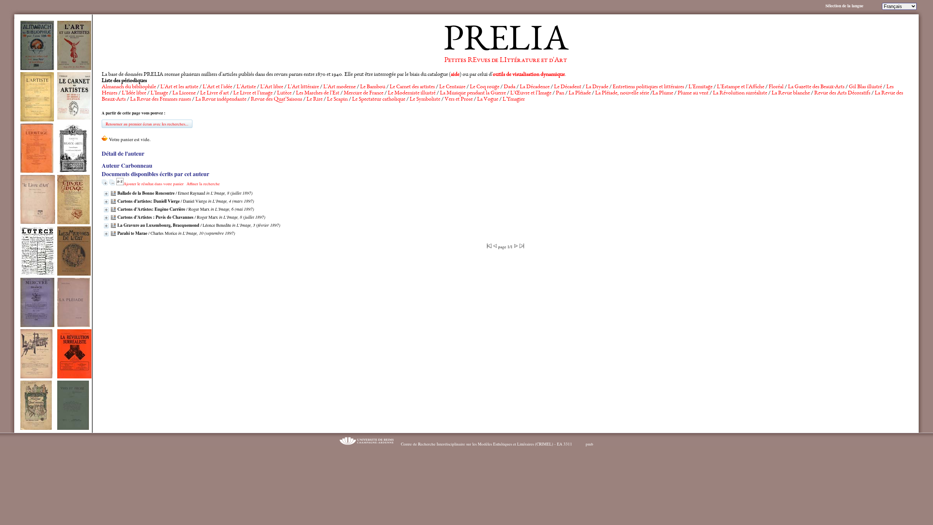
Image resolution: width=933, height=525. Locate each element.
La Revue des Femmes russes (160, 99)
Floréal (776, 87)
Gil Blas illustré (865, 87)
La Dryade (597, 87)
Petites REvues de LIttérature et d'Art (505, 60)
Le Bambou (372, 87)
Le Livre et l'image (253, 93)
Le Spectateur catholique (378, 99)
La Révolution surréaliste (740, 93)
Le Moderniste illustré (412, 93)
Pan (560, 93)
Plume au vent (693, 93)
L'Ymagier (514, 99)
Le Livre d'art (214, 93)
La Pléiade (580, 93)
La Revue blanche (791, 93)
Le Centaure (452, 87)
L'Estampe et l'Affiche (740, 87)
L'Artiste (246, 87)
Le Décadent (567, 87)
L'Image (159, 93)
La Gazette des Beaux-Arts (816, 87)
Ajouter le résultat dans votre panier (154, 183)
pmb (589, 444)
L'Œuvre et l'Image (530, 93)
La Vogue (487, 99)
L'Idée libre (134, 93)
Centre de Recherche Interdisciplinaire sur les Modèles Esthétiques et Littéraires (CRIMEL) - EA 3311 (486, 444)
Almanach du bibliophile (129, 87)
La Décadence (535, 87)
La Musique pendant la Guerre (473, 93)
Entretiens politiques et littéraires (648, 87)
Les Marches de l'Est (317, 93)
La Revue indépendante (220, 99)
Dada (509, 87)
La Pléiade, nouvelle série (622, 93)
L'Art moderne (339, 87)
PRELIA (505, 42)
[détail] (106, 193)
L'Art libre (271, 87)
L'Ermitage (700, 87)
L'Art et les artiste (179, 87)
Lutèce (284, 93)
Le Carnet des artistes (412, 87)
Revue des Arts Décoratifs (842, 93)
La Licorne (184, 93)
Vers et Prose (459, 99)
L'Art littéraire (303, 87)
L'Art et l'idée (217, 87)
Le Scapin (337, 99)
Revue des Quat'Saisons (276, 99)
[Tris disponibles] (120, 183)
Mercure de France (363, 93)
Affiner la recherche (203, 183)
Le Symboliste (425, 99)
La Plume (662, 93)
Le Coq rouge (484, 87)
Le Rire (315, 99)
